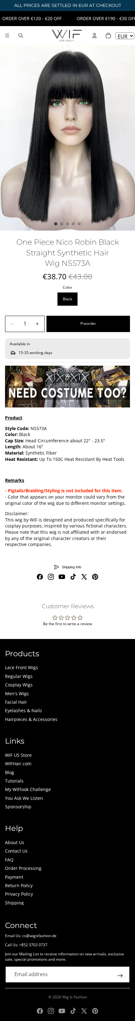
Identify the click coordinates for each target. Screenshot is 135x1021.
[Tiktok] (73, 577)
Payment (14, 877)
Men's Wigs (17, 693)
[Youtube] (62, 577)
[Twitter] (84, 577)
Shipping (14, 903)
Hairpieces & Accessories (31, 719)
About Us (14, 842)
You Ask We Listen (24, 798)
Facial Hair (16, 702)
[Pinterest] (95, 577)
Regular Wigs (19, 676)
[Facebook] (40, 577)
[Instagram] (51, 577)
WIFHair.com (18, 764)
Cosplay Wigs (19, 685)
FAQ (9, 860)
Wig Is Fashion (74, 997)
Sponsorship (18, 807)
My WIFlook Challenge (28, 789)
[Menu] (7, 35)
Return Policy (19, 885)
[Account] (94, 35)
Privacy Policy (19, 894)
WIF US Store (18, 755)
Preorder (88, 323)
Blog (9, 772)
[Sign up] (120, 975)
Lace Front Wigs (21, 667)
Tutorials (14, 781)
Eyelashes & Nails (23, 710)
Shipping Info (71, 567)
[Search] (21, 35)
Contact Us (16, 851)
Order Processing (23, 868)
